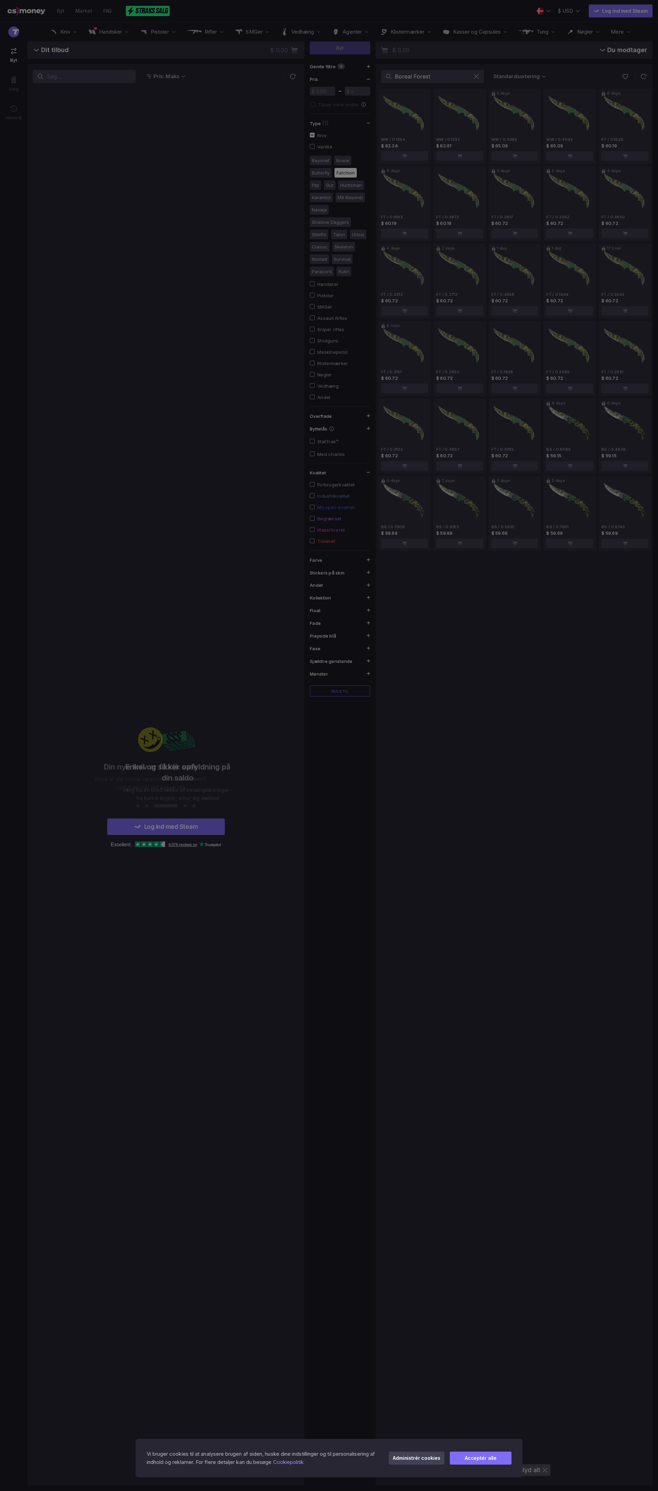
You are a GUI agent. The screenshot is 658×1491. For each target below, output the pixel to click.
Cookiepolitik (288, 1462)
